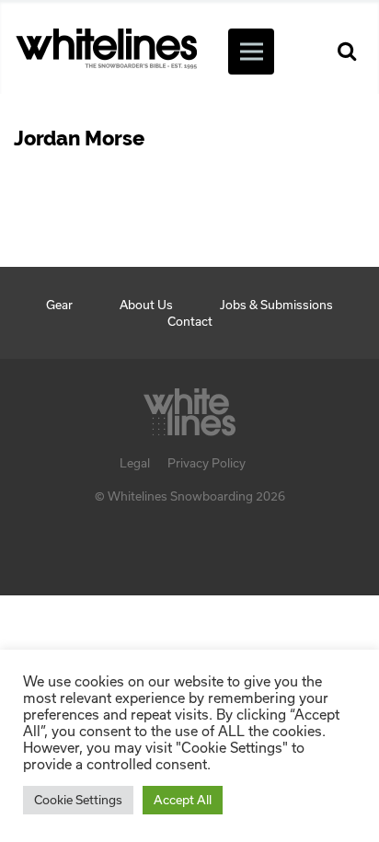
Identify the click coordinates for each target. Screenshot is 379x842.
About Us (146, 304)
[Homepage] (189, 407)
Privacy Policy (206, 463)
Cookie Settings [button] (78, 799)
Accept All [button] (183, 799)
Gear (59, 304)
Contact (189, 321)
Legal (135, 463)
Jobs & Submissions (276, 304)
